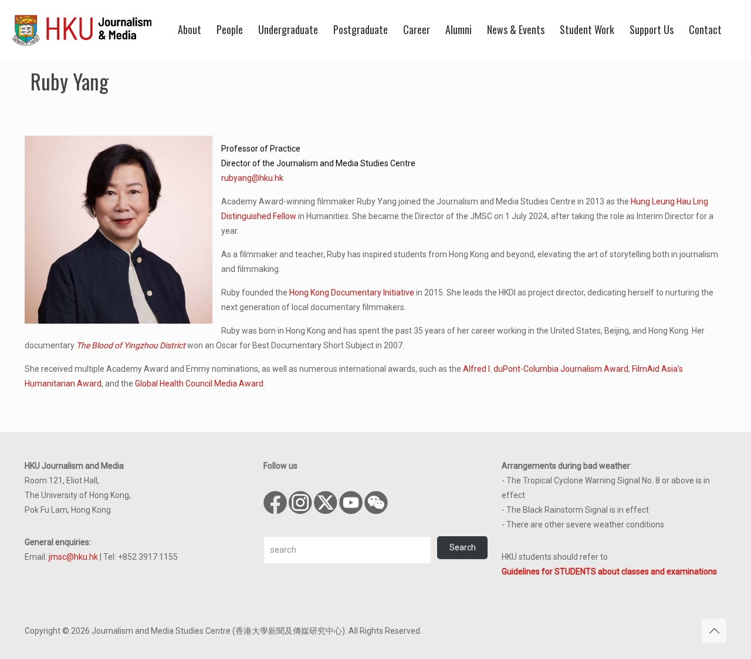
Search (462, 547)
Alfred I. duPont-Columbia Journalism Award (545, 369)
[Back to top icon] (714, 630)
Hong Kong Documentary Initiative (351, 292)
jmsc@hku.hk (73, 557)
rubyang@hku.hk (252, 178)
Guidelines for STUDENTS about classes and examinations (609, 571)
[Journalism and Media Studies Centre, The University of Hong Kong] (82, 29)
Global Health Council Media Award (199, 383)
